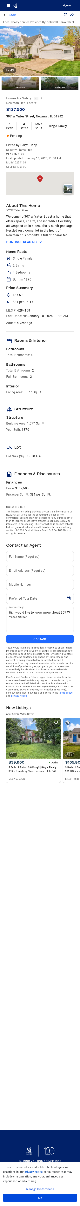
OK (40, 1198)
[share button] (71, 15)
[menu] (9, 5)
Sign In (67, 5)
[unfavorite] (56, 722)
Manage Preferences (40, 1189)
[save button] (65, 15)
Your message (16, 606)
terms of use (65, 692)
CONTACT (40, 639)
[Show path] (36, 98)
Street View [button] (60, 87)
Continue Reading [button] (21, 242)
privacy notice (19, 695)
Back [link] (12, 15)
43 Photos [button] (20, 87)
